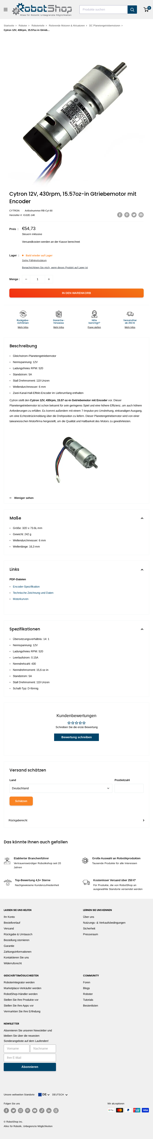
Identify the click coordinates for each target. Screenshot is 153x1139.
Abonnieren (29, 1066)
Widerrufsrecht (13, 963)
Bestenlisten (90, 1005)
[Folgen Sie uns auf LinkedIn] (48, 1110)
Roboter (23, 25)
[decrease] (26, 279)
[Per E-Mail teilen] (141, 214)
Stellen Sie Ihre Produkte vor (21, 999)
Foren (86, 982)
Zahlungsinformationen (17, 951)
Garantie (9, 945)
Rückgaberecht (18, 820)
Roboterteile (38, 25)
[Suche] (132, 9)
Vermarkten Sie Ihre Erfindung (22, 1011)
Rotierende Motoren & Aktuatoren (67, 25)
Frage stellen (94, 327)
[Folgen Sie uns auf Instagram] (20, 1110)
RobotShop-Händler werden (21, 993)
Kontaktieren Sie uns (16, 957)
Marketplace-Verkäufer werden (22, 988)
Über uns (88, 916)
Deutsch (58, 1094)
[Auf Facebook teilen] (119, 214)
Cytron (14, 210)
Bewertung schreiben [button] (76, 737)
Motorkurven (20, 598)
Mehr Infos (23, 327)
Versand (9, 928)
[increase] (49, 279)
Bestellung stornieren (16, 940)
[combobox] (103, 9)
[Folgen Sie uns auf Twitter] (13, 1110)
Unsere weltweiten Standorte (19, 1094)
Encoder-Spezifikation (26, 586)
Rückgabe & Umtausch (18, 934)
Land (13, 780)
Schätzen (21, 801)
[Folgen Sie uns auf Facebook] (6, 1110)
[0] (146, 9)
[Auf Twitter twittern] (134, 214)
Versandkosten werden (36, 241)
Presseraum (90, 934)
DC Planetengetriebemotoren (104, 25)
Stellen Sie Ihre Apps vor (19, 1005)
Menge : (14, 279)
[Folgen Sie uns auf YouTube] (34, 1110)
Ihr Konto (9, 916)
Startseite (9, 25)
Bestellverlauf (12, 922)
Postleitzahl (122, 780)
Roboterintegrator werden (19, 982)
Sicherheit (89, 928)
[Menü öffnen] (5, 9)
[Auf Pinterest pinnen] (126, 214)
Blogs (86, 988)
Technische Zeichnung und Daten (33, 592)
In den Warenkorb (76, 293)
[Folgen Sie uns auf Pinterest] (27, 1110)
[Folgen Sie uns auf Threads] (56, 1110)
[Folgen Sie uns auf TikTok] (41, 1110)
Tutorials (88, 999)
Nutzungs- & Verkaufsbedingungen (104, 922)
